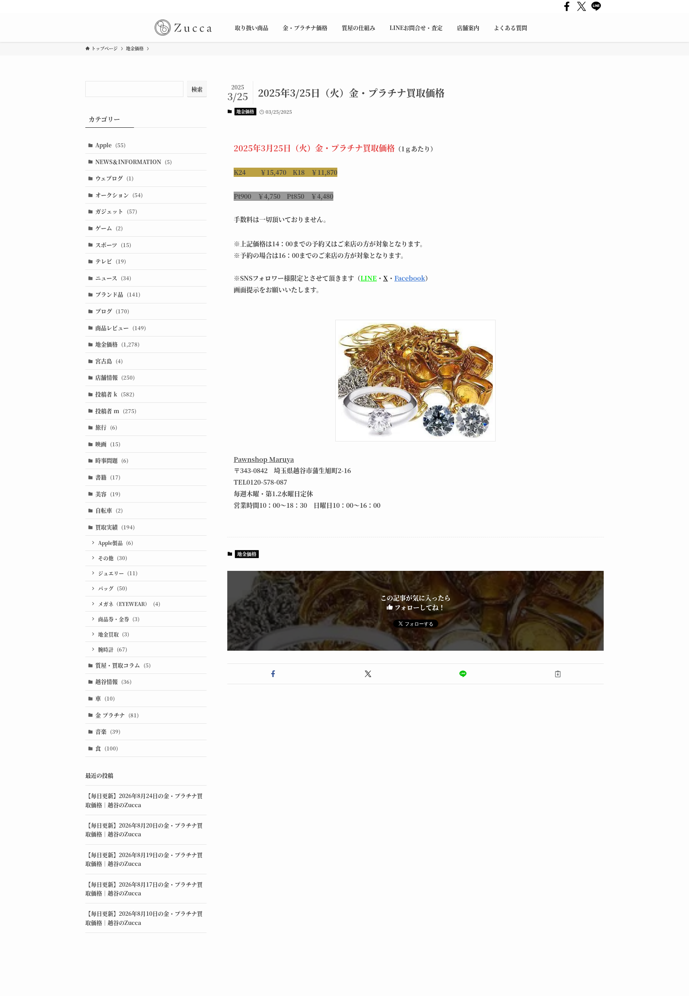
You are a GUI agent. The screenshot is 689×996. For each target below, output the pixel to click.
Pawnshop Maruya (264, 459)
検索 (197, 89)
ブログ (112, 311)
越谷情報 (113, 681)
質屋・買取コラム (123, 665)
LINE (368, 278)
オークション (119, 195)
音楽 (107, 731)
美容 (107, 494)
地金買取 (113, 634)
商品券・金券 (119, 619)
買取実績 (115, 527)
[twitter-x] (581, 6)
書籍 (107, 477)
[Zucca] (183, 28)
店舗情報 (115, 377)
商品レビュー (120, 328)
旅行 (106, 427)
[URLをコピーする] (558, 674)
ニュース (113, 278)
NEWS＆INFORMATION (133, 162)
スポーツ (113, 245)
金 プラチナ (117, 715)
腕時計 (112, 649)
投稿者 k (114, 394)
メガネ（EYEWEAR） (129, 604)
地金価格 (245, 111)
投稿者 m (115, 411)
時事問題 (111, 460)
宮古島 (109, 361)
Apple (110, 145)
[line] (596, 6)
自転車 (109, 510)
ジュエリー (118, 573)
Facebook (409, 278)
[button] (273, 674)
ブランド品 (117, 294)
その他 (112, 558)
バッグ (112, 588)
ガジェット (116, 211)
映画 (107, 444)
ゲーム (109, 228)
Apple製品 (115, 543)
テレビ (110, 261)
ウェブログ (114, 178)
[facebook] (566, 6)
